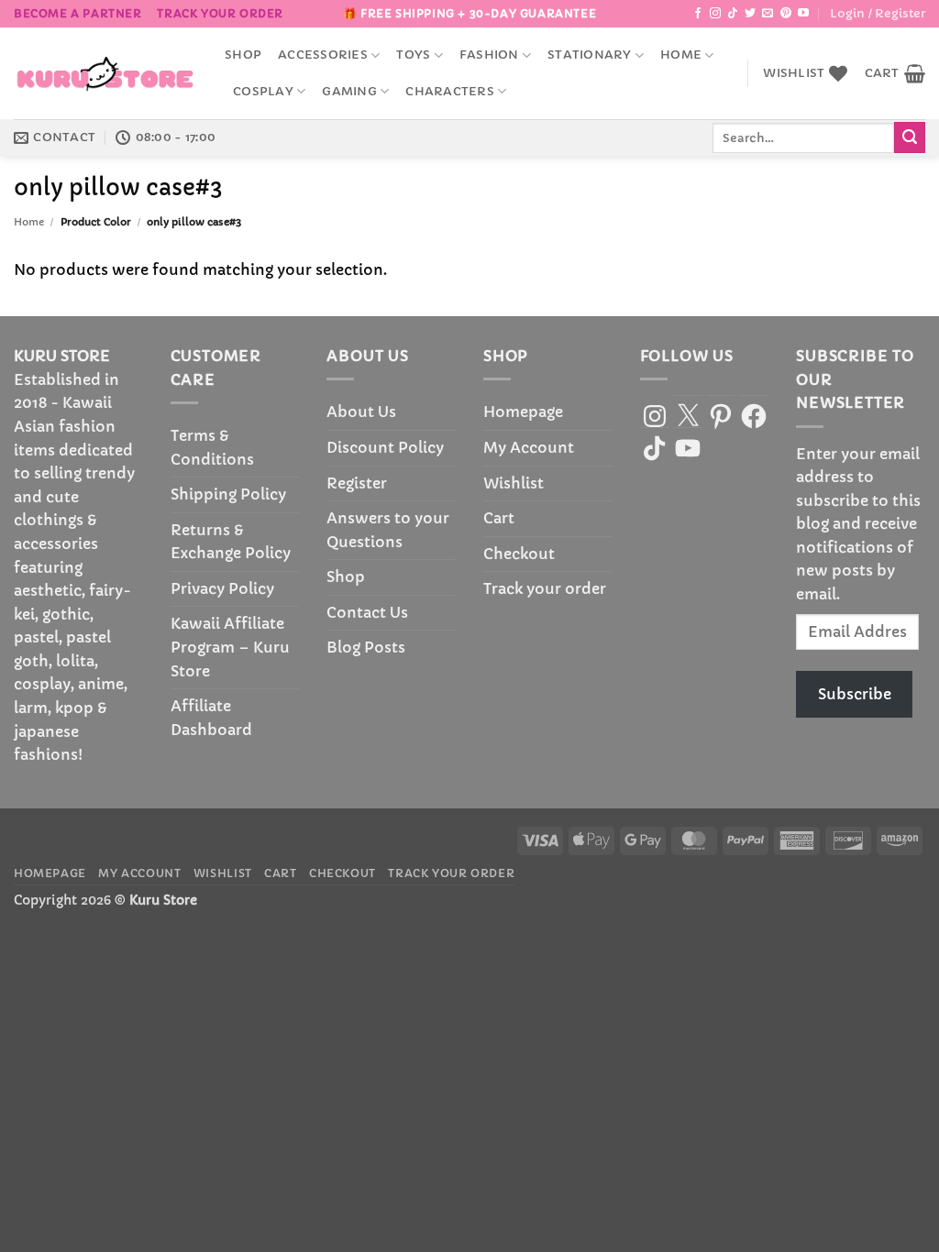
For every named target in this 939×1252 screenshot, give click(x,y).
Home (680, 55)
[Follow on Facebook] (697, 13)
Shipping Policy (228, 494)
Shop (243, 55)
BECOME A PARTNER (78, 13)
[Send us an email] (767, 13)
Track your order (220, 13)
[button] (877, 14)
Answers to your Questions (387, 530)
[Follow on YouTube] (803, 13)
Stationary (589, 55)
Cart (498, 518)
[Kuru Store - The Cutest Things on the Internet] (105, 73)
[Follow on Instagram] (715, 13)
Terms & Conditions (212, 447)
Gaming (349, 91)
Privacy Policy (222, 588)
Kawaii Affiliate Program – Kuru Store (230, 646)
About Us (361, 411)
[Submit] (909, 137)
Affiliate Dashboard (211, 718)
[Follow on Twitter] (750, 13)
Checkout (519, 553)
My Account (528, 447)
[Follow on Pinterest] (785, 13)
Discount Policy (385, 447)
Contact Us (367, 612)
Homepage (523, 411)
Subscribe (854, 694)
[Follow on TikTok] (732, 13)
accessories (323, 55)
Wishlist (513, 483)
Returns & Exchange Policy (231, 542)
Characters (449, 91)
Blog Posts (365, 647)
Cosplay (263, 91)
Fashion (489, 55)
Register (356, 483)
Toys (413, 55)
